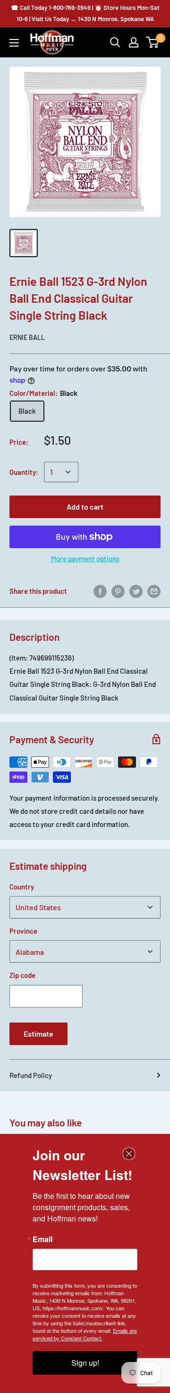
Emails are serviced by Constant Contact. (85, 1334)
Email (42, 1239)
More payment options (85, 558)
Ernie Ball (27, 337)
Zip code (22, 975)
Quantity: (23, 472)
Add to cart (85, 506)
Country (21, 886)
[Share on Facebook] (100, 591)
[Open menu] (14, 43)
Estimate (38, 1033)
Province (23, 931)
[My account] (133, 42)
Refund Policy (30, 1075)
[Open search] (115, 42)
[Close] (129, 1153)
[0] (153, 42)
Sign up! (85, 1362)
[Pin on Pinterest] (118, 591)
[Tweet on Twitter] (136, 591)
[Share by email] (154, 591)
